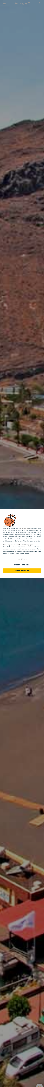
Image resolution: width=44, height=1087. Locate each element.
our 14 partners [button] (24, 528)
